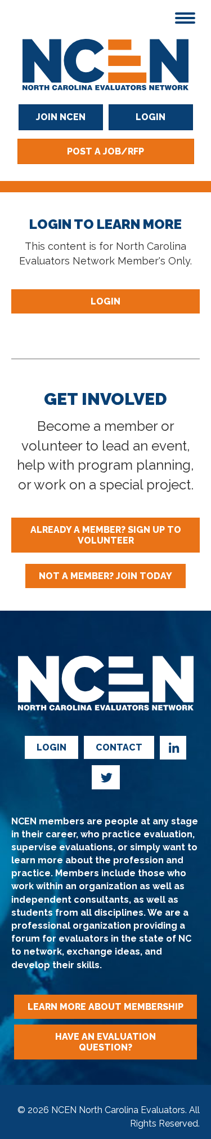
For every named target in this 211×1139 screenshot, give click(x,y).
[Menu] (185, 18)
